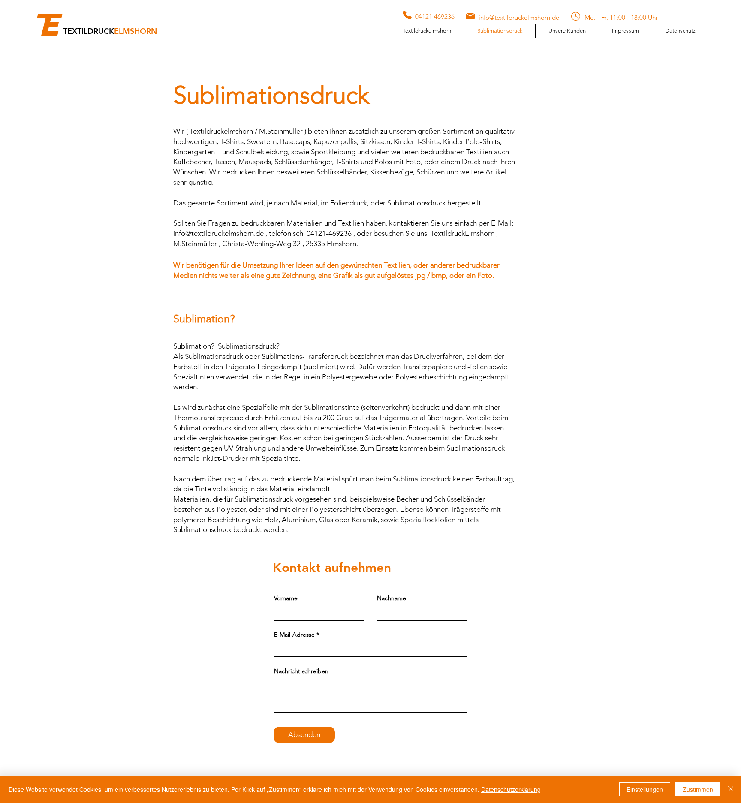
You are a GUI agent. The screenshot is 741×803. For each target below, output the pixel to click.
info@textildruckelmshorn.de (218, 233)
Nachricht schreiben (301, 671)
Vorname (286, 598)
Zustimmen (698, 789)
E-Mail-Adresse (294, 635)
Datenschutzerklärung (511, 789)
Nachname (391, 598)
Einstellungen (645, 789)
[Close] (731, 789)
